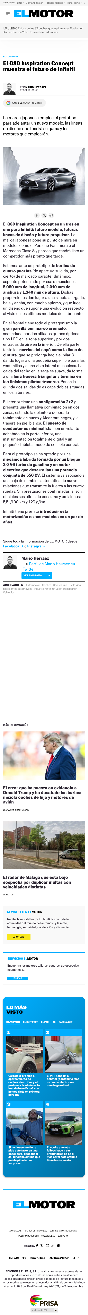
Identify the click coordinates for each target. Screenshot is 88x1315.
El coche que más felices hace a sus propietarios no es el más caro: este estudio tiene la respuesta (62, 1154)
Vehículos (9, 592)
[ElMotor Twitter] (42, 1246)
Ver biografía (33, 575)
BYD (20, 2)
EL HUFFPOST (30, 1022)
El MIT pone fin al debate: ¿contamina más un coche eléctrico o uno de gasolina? (63, 1080)
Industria (39, 589)
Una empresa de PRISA (44, 1300)
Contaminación (35, 2)
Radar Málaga (55, 2)
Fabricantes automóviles (17, 589)
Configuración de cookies (63, 1231)
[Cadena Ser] (75, 1258)
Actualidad (10, 56)
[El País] (13, 1258)
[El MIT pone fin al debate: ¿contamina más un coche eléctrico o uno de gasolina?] (63, 1072)
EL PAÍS (45, 1022)
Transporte (69, 589)
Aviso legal (15, 1231)
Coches (46, 585)
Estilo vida (75, 585)
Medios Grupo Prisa (44, 1310)
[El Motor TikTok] (52, 1246)
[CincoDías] (37, 1258)
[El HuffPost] (59, 1258)
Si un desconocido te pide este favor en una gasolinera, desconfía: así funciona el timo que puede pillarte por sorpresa (24, 1155)
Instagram (36, 546)
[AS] (24, 1258)
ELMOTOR (13, 1022)
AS (54, 1022)
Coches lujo (60, 585)
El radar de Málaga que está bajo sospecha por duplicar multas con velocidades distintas (37, 882)
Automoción (33, 585)
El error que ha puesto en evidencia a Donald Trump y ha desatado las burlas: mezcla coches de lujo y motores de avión (42, 795)
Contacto (63, 1236)
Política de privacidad (35, 1231)
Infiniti (50, 589)
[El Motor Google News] (58, 1246)
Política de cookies (28, 1236)
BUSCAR (18, 978)
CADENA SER (65, 1022)
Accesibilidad (48, 1236)
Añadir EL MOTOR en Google (27, 102)
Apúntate (18, 937)
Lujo (58, 589)
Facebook (11, 546)
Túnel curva (74, 2)
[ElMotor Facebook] (37, 1246)
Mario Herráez (35, 87)
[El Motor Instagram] (47, 1246)
